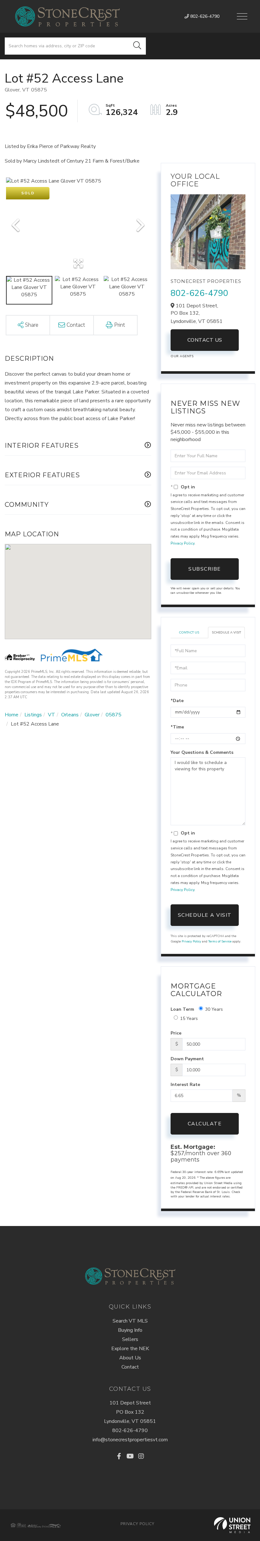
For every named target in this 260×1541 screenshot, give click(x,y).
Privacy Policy (182, 543)
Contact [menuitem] (130, 1366)
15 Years (189, 1018)
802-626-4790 (204, 16)
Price (176, 1033)
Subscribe (204, 569)
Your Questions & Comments (202, 752)
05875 (113, 714)
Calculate (205, 1123)
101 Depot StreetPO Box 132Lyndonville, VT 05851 (130, 1412)
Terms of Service (219, 941)
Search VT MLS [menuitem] (130, 1320)
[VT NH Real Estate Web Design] (232, 1525)
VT (51, 714)
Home (11, 714)
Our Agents (182, 356)
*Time (177, 727)
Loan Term (182, 1009)
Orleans (70, 714)
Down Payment (187, 1059)
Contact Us (204, 340)
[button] (137, 46)
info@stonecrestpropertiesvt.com (130, 1439)
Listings (33, 714)
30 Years (214, 1009)
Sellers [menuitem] (130, 1339)
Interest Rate (185, 1085)
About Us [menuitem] (130, 1357)
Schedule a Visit (226, 632)
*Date (177, 701)
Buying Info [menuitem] (130, 1330)
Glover (92, 714)
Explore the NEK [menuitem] (130, 1348)
